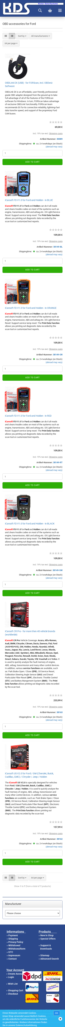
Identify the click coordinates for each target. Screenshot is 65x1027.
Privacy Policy (15, 942)
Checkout (13, 993)
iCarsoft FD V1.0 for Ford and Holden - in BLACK (29, 523)
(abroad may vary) (54, 146)
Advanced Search (49, 958)
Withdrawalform (16, 948)
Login (11, 977)
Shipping (13, 938)
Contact (12, 958)
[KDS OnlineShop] (1, 8)
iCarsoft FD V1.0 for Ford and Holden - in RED (28, 415)
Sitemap (44, 955)
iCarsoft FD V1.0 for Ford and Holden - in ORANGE (30, 308)
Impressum (14, 955)
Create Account (16, 973)
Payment (13, 935)
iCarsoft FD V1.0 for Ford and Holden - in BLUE (29, 200)
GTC (10, 952)
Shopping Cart (15, 990)
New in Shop (47, 935)
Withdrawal (14, 945)
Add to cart (32, 162)
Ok (56, 1013)
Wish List (13, 983)
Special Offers (48, 938)
